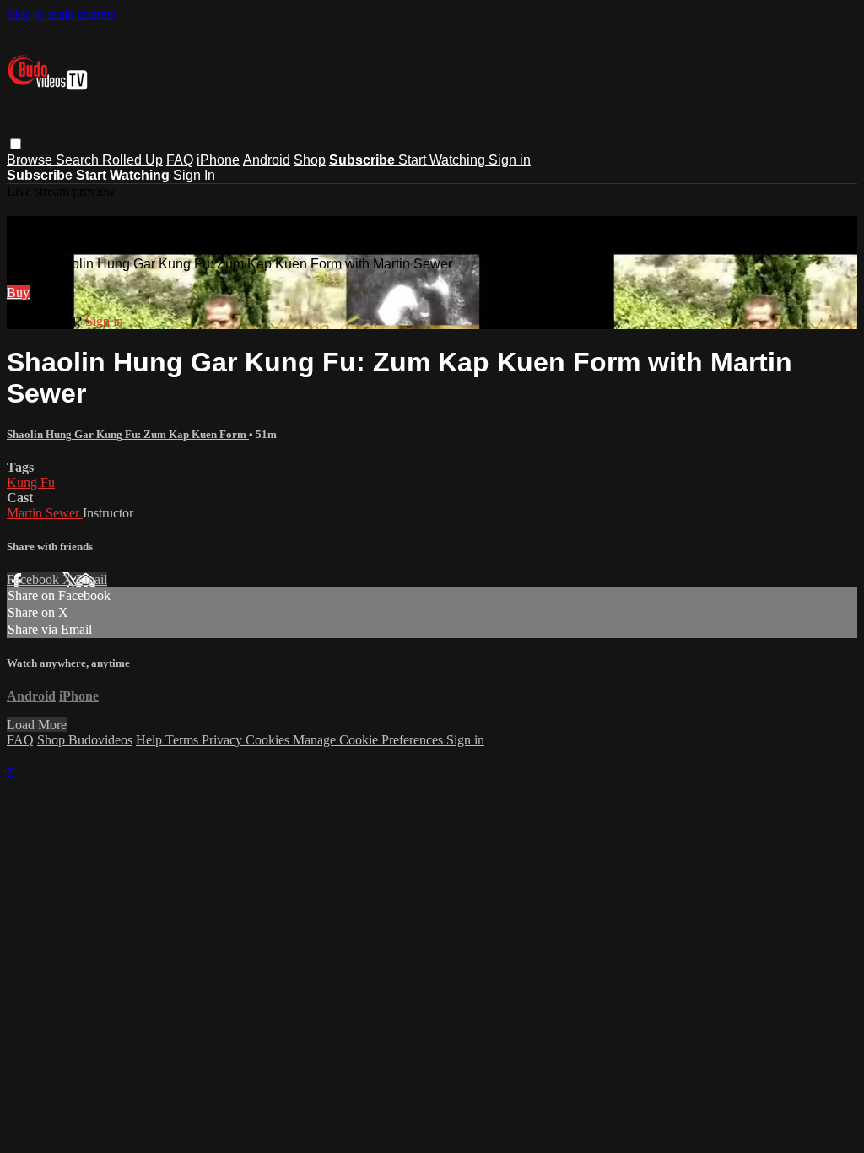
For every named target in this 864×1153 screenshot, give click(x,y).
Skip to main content (61, 14)
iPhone (218, 160)
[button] (15, 143)
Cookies (269, 740)
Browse (31, 160)
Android (266, 160)
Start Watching (443, 160)
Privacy (224, 740)
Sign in (510, 160)
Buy (18, 292)
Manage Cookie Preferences (369, 740)
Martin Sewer (45, 513)
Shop (310, 160)
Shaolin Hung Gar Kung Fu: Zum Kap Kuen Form (128, 434)
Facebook (34, 579)
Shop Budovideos (84, 740)
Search (79, 160)
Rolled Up (132, 160)
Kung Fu (31, 482)
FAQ (179, 160)
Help (150, 740)
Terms (183, 740)
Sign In (194, 175)
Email (91, 579)
